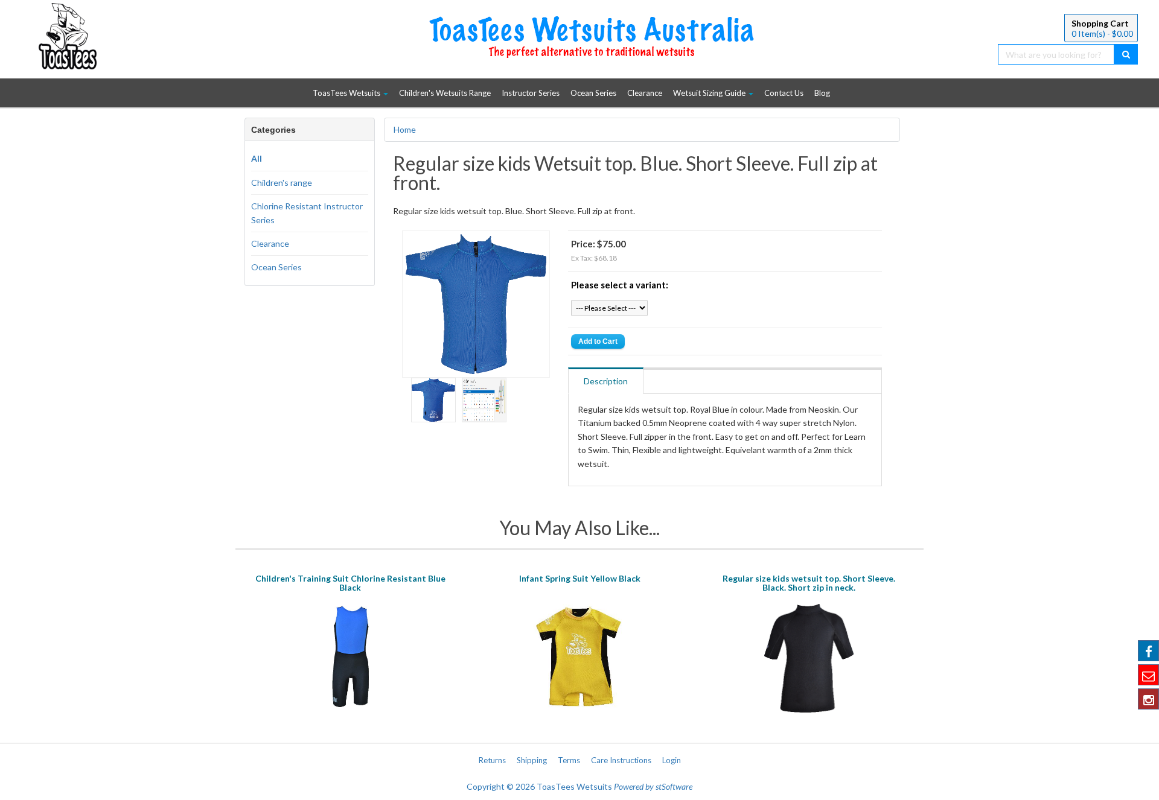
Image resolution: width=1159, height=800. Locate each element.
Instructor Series (531, 93)
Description (606, 381)
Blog (822, 93)
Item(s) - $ (1102, 33)
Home (405, 129)
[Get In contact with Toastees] (1148, 674)
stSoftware (674, 786)
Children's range (281, 182)
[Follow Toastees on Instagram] (1148, 699)
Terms (569, 760)
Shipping (532, 760)
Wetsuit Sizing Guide (710, 93)
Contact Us (783, 93)
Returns (492, 760)
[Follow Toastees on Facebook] (1148, 650)
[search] (1126, 54)
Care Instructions (621, 760)
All (256, 158)
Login (671, 760)
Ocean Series (593, 93)
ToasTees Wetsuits (347, 93)
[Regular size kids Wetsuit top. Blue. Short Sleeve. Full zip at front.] (476, 302)
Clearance (644, 93)
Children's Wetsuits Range (445, 93)
